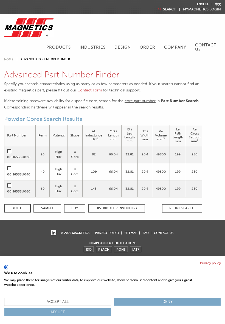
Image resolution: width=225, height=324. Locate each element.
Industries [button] (93, 47)
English (203, 4)
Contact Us (205, 47)
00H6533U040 (18, 174)
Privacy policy (210, 263)
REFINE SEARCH (182, 208)
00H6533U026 (18, 157)
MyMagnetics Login (202, 9)
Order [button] (147, 47)
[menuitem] (58, 48)
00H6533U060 (18, 191)
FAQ (146, 233)
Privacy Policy (107, 233)
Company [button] (175, 47)
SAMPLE (47, 208)
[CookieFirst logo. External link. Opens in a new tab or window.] (6, 267)
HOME (8, 59)
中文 (218, 4)
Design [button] (122, 47)
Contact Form (89, 90)
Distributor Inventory (116, 208)
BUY (74, 208)
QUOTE (17, 208)
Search (169, 9)
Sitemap (131, 233)
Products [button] (58, 47)
